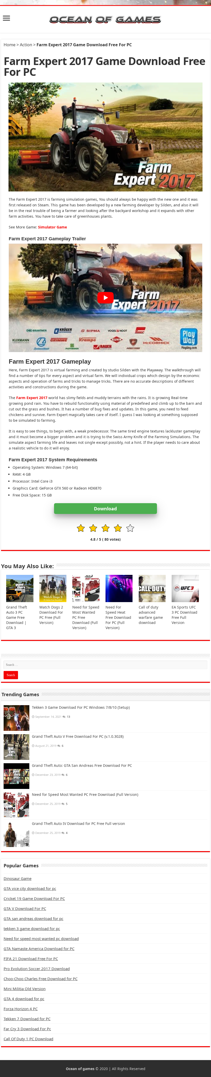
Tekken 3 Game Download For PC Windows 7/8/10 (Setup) (81, 707)
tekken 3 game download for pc (32, 928)
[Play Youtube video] (105, 298)
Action (26, 45)
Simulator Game (52, 227)
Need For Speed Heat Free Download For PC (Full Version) (118, 617)
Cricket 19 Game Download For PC (34, 898)
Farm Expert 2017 (31, 397)
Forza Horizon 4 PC (21, 1008)
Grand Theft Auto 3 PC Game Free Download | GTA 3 (16, 617)
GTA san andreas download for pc (33, 918)
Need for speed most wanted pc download (41, 938)
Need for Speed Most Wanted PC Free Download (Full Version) (85, 794)
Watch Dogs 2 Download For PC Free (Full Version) (51, 615)
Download (105, 508)
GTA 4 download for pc (24, 998)
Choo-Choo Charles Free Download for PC (40, 978)
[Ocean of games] (105, 19)
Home (9, 45)
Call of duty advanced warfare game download (151, 615)
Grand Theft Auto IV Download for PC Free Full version (78, 823)
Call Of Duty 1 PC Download (28, 1038)
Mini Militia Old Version (25, 988)
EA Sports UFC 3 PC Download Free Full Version (184, 615)
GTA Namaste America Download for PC (39, 948)
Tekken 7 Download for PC (27, 1018)
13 (68, 717)
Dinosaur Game (17, 878)
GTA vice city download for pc (30, 888)
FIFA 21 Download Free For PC (31, 958)
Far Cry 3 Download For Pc (27, 1028)
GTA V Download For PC (25, 908)
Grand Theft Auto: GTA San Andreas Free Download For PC (82, 765)
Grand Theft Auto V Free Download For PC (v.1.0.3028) (78, 736)
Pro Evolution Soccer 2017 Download (37, 968)
